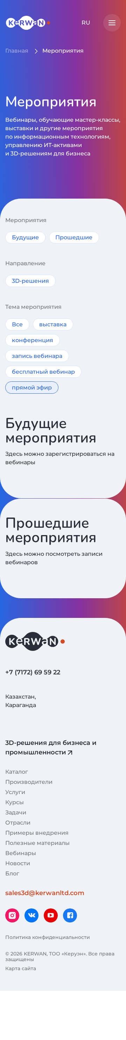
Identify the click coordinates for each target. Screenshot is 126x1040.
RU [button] (86, 22)
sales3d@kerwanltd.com (44, 893)
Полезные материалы (37, 843)
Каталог (16, 771)
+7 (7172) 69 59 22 (32, 672)
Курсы (14, 802)
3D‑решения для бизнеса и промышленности (51, 747)
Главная (16, 50)
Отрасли (17, 822)
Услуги (15, 792)
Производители (28, 782)
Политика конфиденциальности (47, 937)
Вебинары (20, 853)
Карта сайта (20, 968)
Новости (17, 863)
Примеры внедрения (37, 832)
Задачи (15, 812)
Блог (12, 873)
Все (17, 324)
